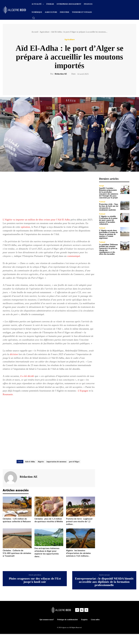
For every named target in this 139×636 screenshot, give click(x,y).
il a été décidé (27, 376)
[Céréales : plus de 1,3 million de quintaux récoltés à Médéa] (48, 506)
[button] (33, 18)
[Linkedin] (82, 610)
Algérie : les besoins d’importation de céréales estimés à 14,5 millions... (78, 553)
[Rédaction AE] (11, 477)
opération (25, 227)
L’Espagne (83, 390)
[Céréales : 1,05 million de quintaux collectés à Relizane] (17, 506)
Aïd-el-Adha (30, 462)
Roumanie (8, 394)
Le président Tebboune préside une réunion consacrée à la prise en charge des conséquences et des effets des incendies (108, 249)
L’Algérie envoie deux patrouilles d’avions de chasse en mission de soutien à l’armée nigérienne (108, 234)
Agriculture (44, 32)
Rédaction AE (61, 74)
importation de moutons (56, 462)
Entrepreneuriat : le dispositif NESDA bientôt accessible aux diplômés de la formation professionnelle (104, 582)
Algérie (41, 462)
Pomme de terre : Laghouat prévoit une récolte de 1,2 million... (79, 521)
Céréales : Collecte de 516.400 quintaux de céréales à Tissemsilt (17, 553)
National (102, 202)
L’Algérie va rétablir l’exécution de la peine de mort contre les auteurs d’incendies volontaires (108, 220)
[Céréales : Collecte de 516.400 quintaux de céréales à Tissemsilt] (17, 538)
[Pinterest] (72, 84)
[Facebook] (60, 84)
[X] (66, 84)
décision (14, 354)
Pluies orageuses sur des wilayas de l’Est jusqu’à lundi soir (35, 580)
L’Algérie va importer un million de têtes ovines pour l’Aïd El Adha (36, 219)
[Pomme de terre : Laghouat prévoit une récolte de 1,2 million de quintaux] (80, 506)
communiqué (73, 256)
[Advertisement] (49, 196)
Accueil (34, 32)
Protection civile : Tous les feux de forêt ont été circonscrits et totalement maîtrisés (108, 207)
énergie (101, 186)
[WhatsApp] (79, 84)
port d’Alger (74, 462)
